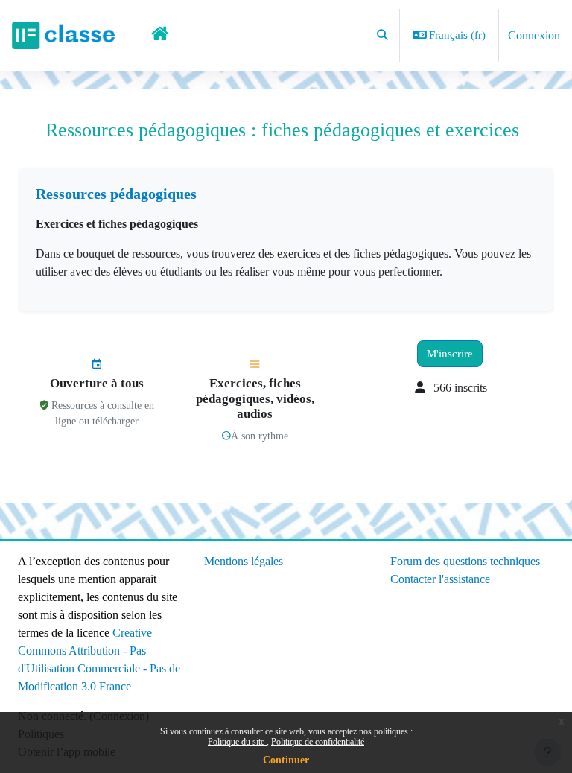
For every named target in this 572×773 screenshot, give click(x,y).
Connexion (534, 35)
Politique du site (237, 742)
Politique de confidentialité (317, 742)
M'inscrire (450, 354)
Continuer (286, 760)
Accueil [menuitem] (161, 35)
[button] (382, 35)
